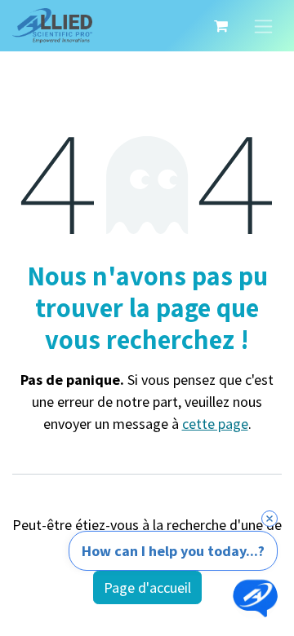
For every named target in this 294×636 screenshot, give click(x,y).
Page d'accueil (147, 587)
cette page (215, 423)
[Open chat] (255, 597)
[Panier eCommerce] (220, 26)
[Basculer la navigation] (263, 26)
